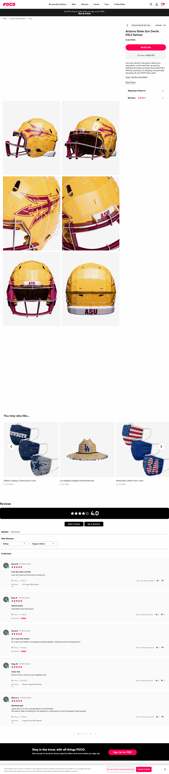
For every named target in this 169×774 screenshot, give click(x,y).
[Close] (165, 769)
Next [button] (161, 446)
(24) (164, 25)
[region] (84, 769)
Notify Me (146, 47)
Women (84, 4)
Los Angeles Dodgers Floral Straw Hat (77, 481)
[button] (15, 580)
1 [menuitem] (78, 734)
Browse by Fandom (57, 4)
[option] (84, 12)
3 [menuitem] (84, 734)
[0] (161, 4)
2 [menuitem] (81, 734)
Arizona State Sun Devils (142, 25)
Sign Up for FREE (122, 752)
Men (74, 4)
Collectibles (119, 4)
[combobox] (14, 544)
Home (96, 4)
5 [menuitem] (90, 734)
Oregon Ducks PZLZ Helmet (32, 720)
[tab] (74, 524)
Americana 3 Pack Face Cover (129, 481)
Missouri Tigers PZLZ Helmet (32, 684)
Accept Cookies (144, 769)
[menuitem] (57, 4)
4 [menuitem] (87, 734)
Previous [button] (11, 446)
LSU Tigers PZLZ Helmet (30, 584)
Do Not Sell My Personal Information (120, 769)
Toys (107, 4)
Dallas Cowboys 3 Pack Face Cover (20, 481)
